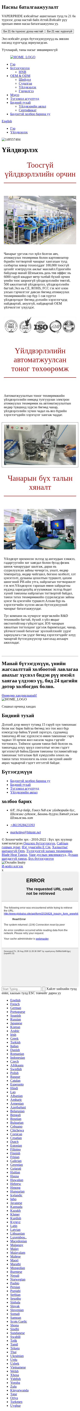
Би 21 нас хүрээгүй (59, 31)
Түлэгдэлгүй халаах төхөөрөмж (49, 851)
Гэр (12, 64)
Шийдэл (25, 79)
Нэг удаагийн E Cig (36, 847)
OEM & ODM (20, 76)
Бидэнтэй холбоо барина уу (30, 114)
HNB (22, 72)
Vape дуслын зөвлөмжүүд (47, 855)
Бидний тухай (20, 102)
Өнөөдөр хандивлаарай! (19, 695)
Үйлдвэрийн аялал (32, 106)
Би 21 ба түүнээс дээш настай (23, 31)
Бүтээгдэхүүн (20, 68)
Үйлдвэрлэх (27, 87)
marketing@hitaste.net (25, 832)
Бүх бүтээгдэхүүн (41, 858)
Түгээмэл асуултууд (24, 98)
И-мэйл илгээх (12, 866)
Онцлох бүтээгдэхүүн (39, 843)
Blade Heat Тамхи (14, 855)
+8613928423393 (22, 825)
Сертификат (27, 110)
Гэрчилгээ (26, 91)
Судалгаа (25, 83)
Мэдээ (14, 95)
